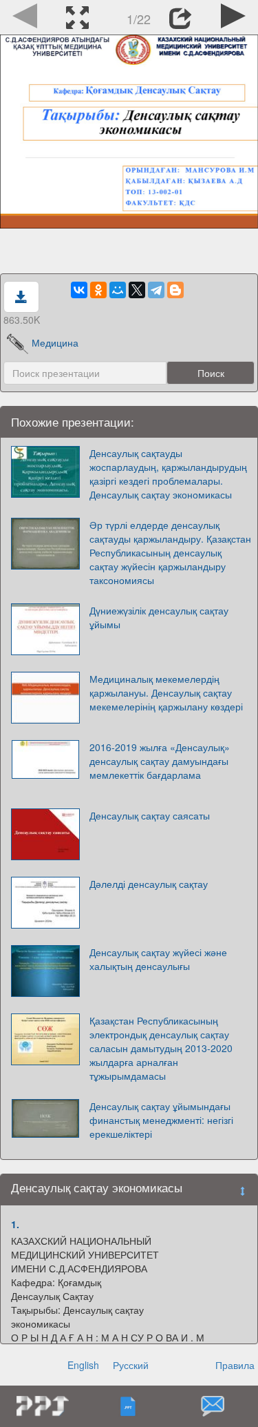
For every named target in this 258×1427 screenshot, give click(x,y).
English (83, 1365)
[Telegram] (156, 290)
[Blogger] (175, 290)
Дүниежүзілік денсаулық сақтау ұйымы (158, 617)
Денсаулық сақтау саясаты (149, 815)
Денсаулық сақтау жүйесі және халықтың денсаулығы (158, 959)
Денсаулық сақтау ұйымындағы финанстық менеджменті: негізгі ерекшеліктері (161, 1119)
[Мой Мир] (117, 290)
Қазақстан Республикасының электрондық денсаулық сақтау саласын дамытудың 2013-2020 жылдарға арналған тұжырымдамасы (161, 1048)
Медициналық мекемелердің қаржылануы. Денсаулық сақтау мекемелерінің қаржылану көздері (166, 692)
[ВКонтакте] (79, 290)
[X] (137, 290)
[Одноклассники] (98, 290)
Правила (235, 1365)
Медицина (55, 342)
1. (15, 1224)
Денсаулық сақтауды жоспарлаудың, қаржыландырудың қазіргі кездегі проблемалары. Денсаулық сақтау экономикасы (168, 473)
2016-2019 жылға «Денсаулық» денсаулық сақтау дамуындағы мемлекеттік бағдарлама (159, 761)
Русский (131, 1365)
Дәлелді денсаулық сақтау (148, 884)
